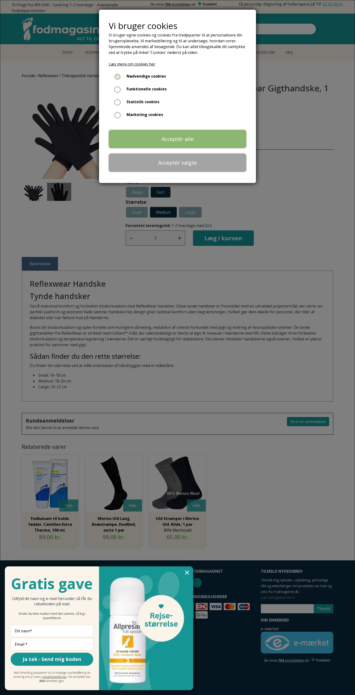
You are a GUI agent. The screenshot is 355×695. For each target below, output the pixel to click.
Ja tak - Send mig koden (52, 659)
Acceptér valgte (177, 162)
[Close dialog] (187, 572)
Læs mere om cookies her (132, 64)
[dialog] (177, 347)
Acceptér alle (178, 139)
